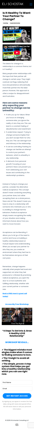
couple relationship (15, 23)
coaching (5, 23)
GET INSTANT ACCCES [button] (17, 395)
